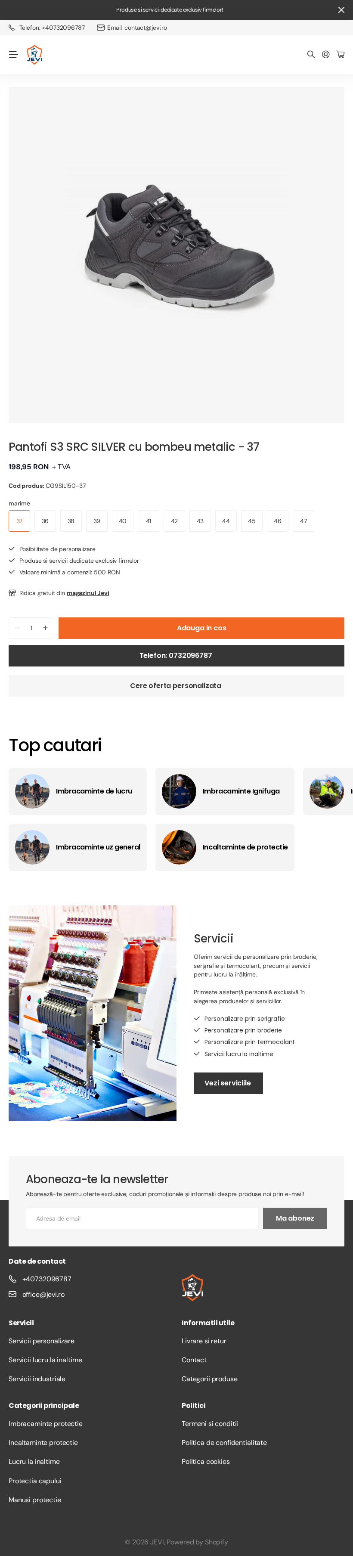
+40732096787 (46, 1278)
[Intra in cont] (326, 54)
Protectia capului (35, 1480)
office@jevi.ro (43, 1294)
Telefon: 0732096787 (176, 655)
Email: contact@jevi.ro (137, 27)
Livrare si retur (204, 1340)
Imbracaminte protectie (46, 1423)
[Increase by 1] (45, 628)
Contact (194, 1359)
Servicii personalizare (41, 1340)
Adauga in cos (201, 628)
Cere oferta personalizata (176, 686)
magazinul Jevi (88, 593)
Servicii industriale (37, 1378)
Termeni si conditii (210, 1423)
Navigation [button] (13, 54)
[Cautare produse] (311, 54)
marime (19, 503)
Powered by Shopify (197, 1542)
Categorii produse (210, 1378)
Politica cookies (206, 1461)
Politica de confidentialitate (224, 1442)
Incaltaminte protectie (43, 1442)
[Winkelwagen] (340, 54)
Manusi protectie (35, 1499)
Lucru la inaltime (34, 1461)
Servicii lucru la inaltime (45, 1359)
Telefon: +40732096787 (52, 27)
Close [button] (341, 10)
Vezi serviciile (228, 1083)
